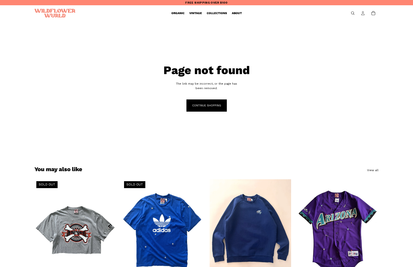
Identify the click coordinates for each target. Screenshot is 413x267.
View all (373, 170)
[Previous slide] (217, 230)
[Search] (353, 13)
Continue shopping (206, 105)
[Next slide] (284, 230)
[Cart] (373, 13)
